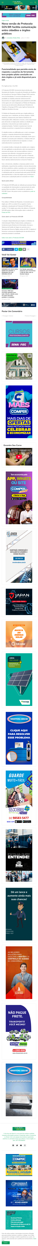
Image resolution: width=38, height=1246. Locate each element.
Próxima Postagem (30, 316)
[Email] (24, 249)
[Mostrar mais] (28, 249)
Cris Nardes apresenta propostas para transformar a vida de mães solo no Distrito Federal (28, 271)
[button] (2, 2)
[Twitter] (16, 249)
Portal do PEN (6, 212)
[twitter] (17, 1145)
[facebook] (13, 1145)
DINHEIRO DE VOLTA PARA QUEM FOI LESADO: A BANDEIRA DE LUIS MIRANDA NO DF (10, 271)
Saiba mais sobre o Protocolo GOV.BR (13, 238)
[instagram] (24, 1145)
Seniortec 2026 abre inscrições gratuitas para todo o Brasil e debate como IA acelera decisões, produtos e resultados (10, 294)
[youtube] (20, 1145)
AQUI (32, 176)
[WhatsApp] (20, 249)
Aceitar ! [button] (6, 1243)
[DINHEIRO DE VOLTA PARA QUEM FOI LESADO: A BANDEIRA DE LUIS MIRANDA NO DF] (10, 262)
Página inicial (5, 20)
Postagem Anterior (8, 316)
